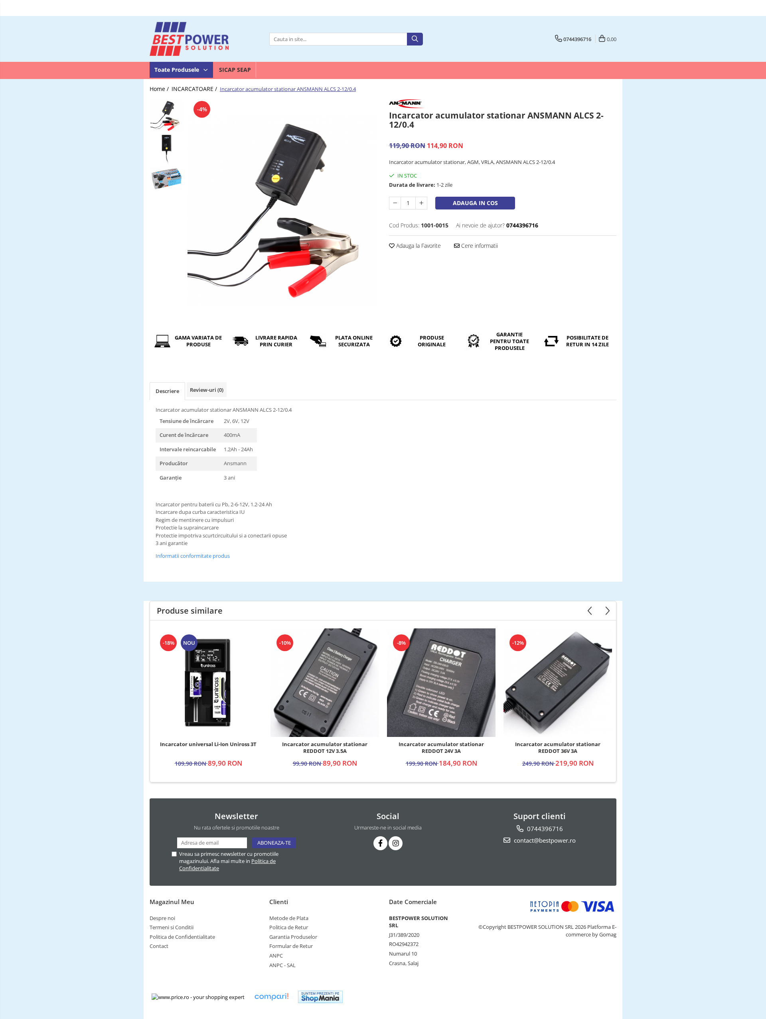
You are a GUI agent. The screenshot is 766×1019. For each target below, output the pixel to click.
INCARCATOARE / (195, 89)
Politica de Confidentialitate (182, 936)
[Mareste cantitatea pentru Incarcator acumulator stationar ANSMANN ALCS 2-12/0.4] (421, 203)
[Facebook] (380, 843)
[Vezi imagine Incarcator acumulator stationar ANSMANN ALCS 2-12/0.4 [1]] (166, 149)
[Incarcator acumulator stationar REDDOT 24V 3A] (441, 682)
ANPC (276, 955)
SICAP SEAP (235, 69)
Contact (159, 946)
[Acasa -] (189, 39)
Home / (160, 89)
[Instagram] (396, 843)
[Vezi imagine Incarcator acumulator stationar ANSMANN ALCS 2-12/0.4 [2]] (166, 178)
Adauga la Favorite (418, 245)
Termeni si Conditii (171, 927)
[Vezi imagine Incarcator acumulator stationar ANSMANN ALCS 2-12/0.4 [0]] (166, 115)
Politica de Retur (288, 927)
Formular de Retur (291, 946)
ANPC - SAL (282, 965)
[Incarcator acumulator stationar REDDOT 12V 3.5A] (324, 682)
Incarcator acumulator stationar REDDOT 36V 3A (557, 747)
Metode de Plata (288, 918)
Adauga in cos (475, 203)
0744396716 (544, 829)
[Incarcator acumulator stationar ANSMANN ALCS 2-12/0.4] (282, 210)
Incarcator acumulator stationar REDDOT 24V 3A (441, 747)
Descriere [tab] (167, 391)
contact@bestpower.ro (544, 840)
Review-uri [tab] (206, 389)
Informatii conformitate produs (193, 555)
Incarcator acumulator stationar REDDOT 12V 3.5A (324, 747)
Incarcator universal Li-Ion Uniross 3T (208, 744)
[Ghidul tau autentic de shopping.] (271, 997)
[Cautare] (415, 39)
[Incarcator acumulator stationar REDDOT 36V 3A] (557, 682)
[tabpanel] (282, 210)
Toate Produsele (177, 69)
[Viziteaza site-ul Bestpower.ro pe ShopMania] (320, 997)
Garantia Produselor (293, 936)
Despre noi (162, 918)
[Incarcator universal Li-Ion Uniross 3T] (208, 682)
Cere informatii (479, 245)
